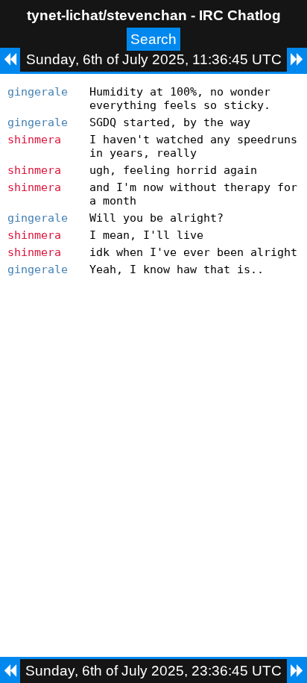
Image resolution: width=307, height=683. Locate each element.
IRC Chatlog (240, 15)
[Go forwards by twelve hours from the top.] (297, 60)
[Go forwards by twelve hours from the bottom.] (297, 671)
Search (153, 39)
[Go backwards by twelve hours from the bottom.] (10, 671)
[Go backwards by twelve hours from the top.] (10, 60)
